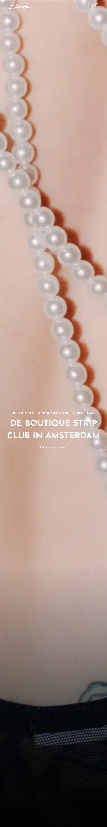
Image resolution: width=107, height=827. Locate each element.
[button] (95, 6)
